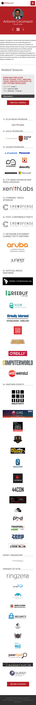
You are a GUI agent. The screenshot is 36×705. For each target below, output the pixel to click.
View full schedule (18, 102)
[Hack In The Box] (18, 560)
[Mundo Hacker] (18, 342)
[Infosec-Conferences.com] (18, 281)
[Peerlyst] (18, 655)
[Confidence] (18, 478)
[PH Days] (18, 519)
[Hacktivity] (18, 397)
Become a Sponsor (18, 684)
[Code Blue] (17, 545)
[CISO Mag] (18, 330)
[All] (18, 29)
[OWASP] (18, 673)
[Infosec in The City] (18, 426)
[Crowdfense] (18, 207)
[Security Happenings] (18, 616)
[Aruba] (18, 247)
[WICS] (18, 645)
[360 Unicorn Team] (18, 606)
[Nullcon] (18, 463)
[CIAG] (18, 413)
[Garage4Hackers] (18, 635)
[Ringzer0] (18, 576)
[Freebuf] (18, 293)
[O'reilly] (17, 353)
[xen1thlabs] (18, 188)
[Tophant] (18, 596)
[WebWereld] (18, 373)
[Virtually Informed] (17, 318)
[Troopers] (18, 528)
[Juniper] (18, 260)
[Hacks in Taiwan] (17, 510)
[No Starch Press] (17, 626)
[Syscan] (17, 499)
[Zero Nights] (18, 537)
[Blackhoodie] (18, 439)
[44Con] (18, 489)
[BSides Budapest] (18, 450)
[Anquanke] (18, 305)
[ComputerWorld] (18, 362)
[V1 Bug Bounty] (18, 664)
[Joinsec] (18, 586)
